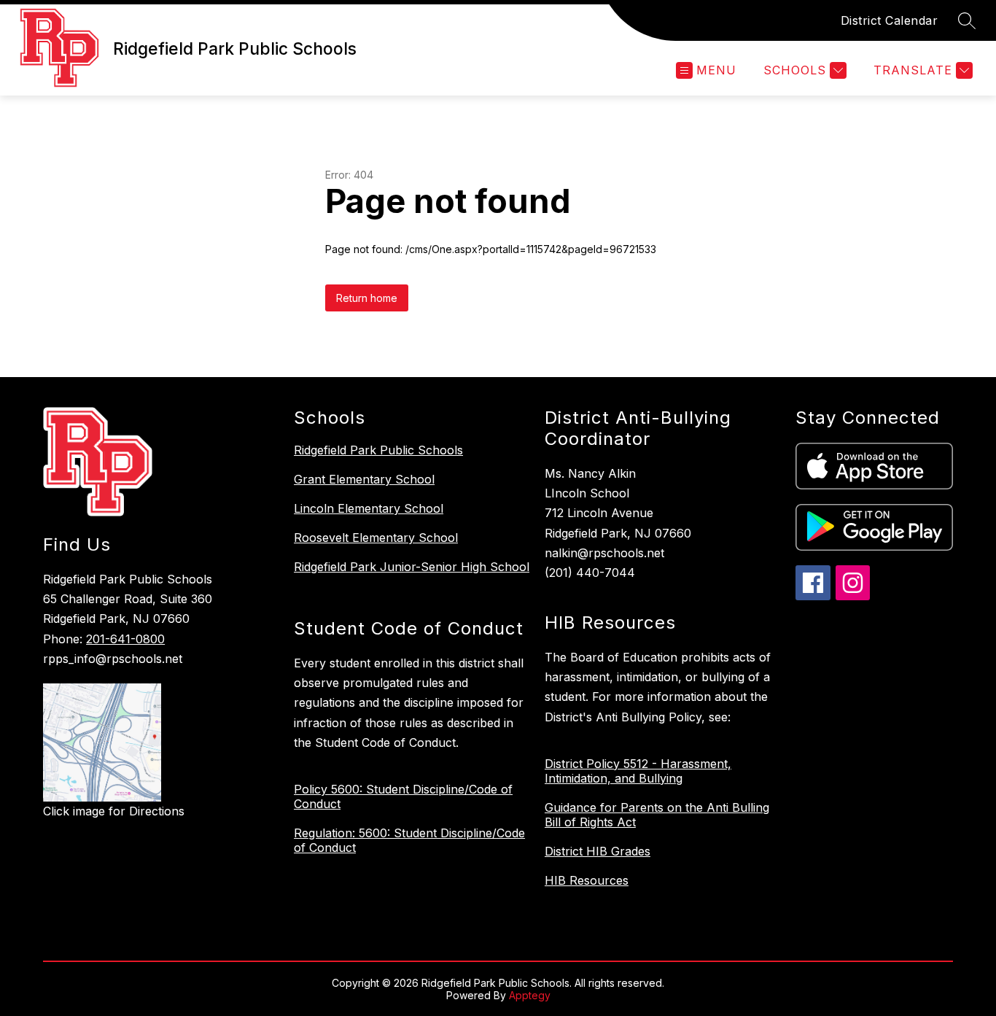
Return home (366, 298)
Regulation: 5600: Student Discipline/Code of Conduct (409, 840)
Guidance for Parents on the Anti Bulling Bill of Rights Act (657, 814)
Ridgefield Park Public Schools (378, 450)
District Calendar (889, 20)
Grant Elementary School (364, 479)
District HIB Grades (597, 851)
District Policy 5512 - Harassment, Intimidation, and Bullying (638, 771)
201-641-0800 (125, 639)
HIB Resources (587, 880)
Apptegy (529, 995)
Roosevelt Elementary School (376, 537)
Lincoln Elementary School (368, 508)
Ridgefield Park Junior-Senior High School (411, 566)
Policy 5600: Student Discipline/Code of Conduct (403, 796)
